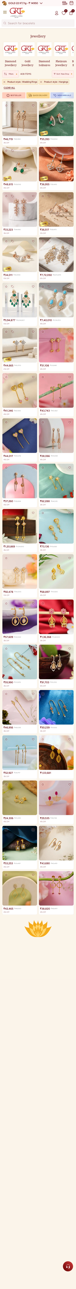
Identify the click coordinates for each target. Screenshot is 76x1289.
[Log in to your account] (57, 13)
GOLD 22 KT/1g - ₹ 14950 (23, 3)
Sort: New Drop (62, 74)
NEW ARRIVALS (64, 95)
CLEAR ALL (9, 87)
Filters (11, 74)
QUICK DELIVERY (40, 95)
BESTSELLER (16, 95)
